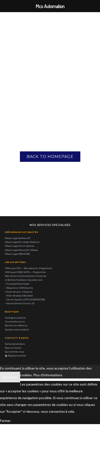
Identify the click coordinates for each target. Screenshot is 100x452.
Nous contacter (13, 348)
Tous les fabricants (15, 322)
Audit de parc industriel (19, 292)
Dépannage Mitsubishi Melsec (21, 250)
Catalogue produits (15, 318)
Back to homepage (50, 156)
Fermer (5, 421)
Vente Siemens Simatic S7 (19, 303)
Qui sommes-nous (14, 352)
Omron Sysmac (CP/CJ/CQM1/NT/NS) (25, 299)
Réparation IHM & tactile (19, 288)
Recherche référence (16, 325)
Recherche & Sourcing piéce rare (23, 280)
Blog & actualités (15, 355)
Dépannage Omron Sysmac (19, 246)
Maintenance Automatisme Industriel (25, 276)
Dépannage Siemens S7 (17, 238)
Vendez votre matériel (17, 330)
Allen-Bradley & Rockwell (19, 296)
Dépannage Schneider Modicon (22, 242)
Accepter (10, 377)
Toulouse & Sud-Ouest (17, 284)
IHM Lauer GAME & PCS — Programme (25, 272)
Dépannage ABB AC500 (17, 254)
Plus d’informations (47, 375)
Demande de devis (15, 344)
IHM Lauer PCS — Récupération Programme (28, 268)
